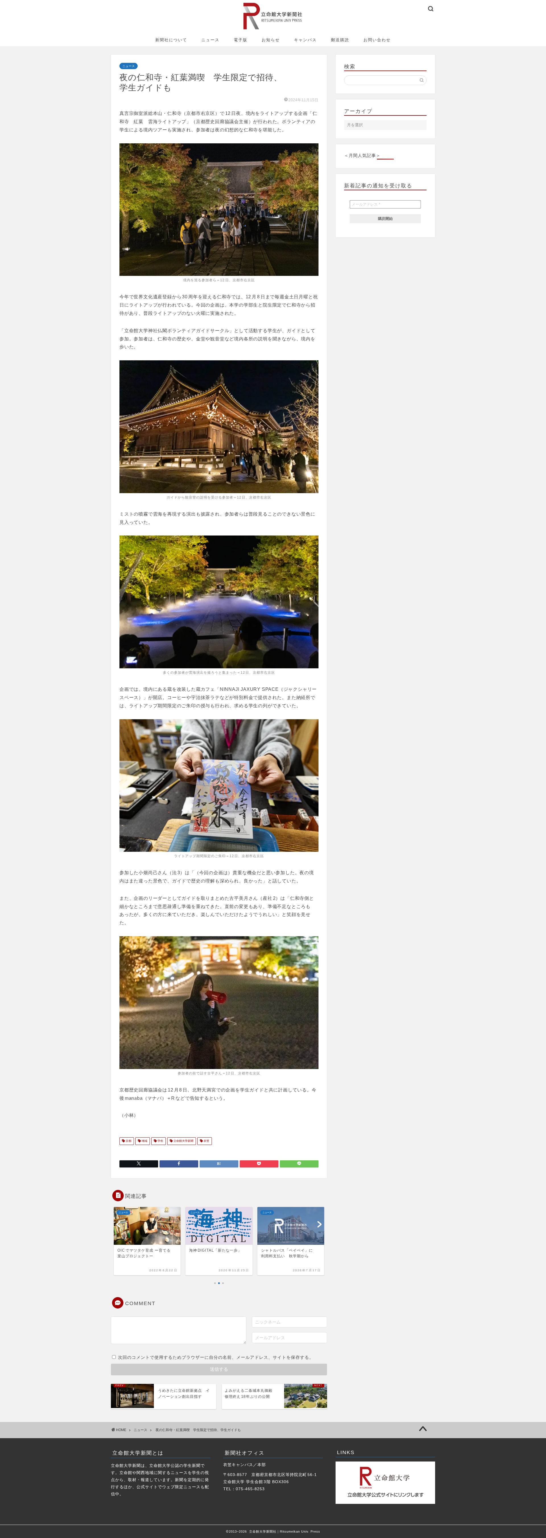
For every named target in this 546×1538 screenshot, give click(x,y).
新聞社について (171, 40)
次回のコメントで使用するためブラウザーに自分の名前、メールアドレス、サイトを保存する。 (216, 1357)
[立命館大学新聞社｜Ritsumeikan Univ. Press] (273, 29)
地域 (144, 1141)
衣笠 (206, 1141)
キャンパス (305, 40)
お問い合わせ (377, 40)
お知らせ (271, 40)
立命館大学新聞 (183, 1141)
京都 (128, 1141)
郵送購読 (340, 40)
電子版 (240, 40)
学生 (160, 1141)
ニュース (210, 40)
